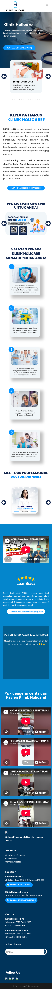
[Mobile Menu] (47, 5)
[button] (19, 47)
